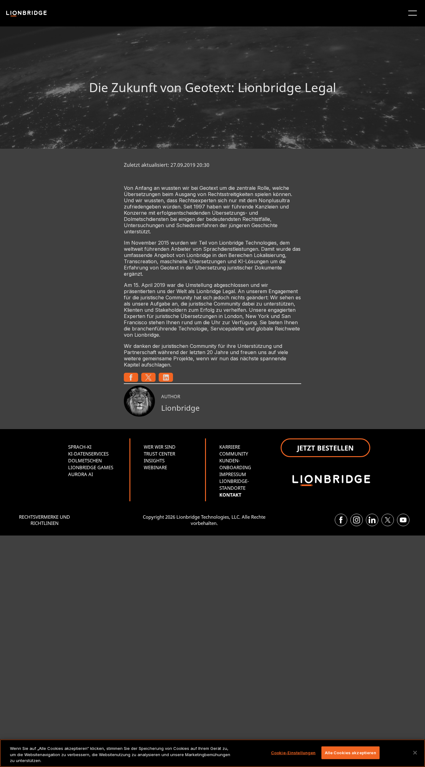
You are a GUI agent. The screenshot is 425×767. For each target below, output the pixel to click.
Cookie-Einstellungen (293, 752)
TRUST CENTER (159, 454)
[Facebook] (341, 520)
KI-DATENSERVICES (88, 454)
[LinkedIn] (372, 520)
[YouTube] (403, 520)
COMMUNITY (233, 454)
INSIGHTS (154, 460)
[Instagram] (356, 520)
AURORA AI (80, 474)
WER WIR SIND (159, 447)
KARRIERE (229, 447)
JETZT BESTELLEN (325, 447)
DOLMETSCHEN (85, 460)
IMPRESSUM (232, 474)
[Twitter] (387, 520)
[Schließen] (415, 753)
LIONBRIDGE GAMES (90, 467)
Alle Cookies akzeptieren (350, 752)
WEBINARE (155, 467)
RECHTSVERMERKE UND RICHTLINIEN (44, 520)
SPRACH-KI (79, 447)
